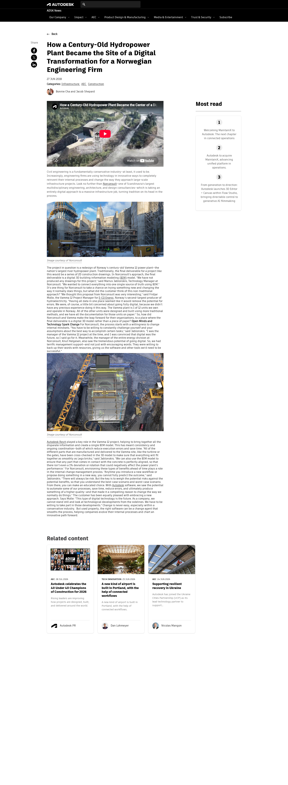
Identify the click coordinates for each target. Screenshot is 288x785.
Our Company (57, 17)
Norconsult (110, 184)
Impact (78, 17)
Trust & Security (201, 17)
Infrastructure (71, 84)
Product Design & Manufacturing (125, 17)
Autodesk (118, 485)
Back (55, 34)
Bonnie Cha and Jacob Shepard (75, 91)
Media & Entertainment (168, 17)
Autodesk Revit (56, 442)
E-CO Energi (106, 298)
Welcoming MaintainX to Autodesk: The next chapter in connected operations (219, 134)
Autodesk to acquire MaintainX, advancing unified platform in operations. (219, 162)
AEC (94, 17)
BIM (123, 278)
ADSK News (54, 11)
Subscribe (226, 17)
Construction (96, 84)
